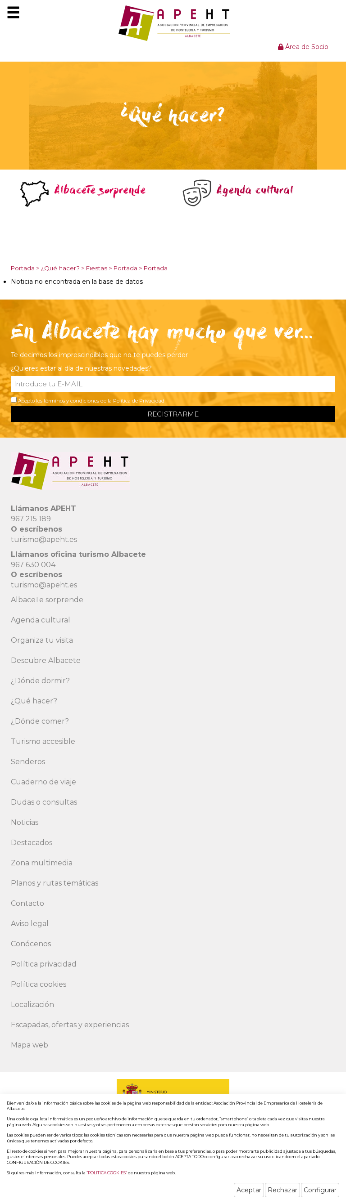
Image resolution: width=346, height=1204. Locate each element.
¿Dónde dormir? (40, 680)
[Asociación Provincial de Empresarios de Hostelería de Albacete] (173, 23)
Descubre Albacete (46, 660)
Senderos (28, 761)
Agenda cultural (40, 620)
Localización (32, 1004)
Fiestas (96, 268)
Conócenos (31, 944)
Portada (23, 268)
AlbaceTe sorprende (47, 599)
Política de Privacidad (138, 401)
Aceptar (249, 1190)
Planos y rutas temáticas (54, 883)
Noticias (24, 822)
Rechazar (282, 1190)
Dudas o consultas (44, 802)
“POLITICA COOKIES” (106, 1172)
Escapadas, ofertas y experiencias (70, 1024)
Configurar (320, 1190)
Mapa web (29, 1045)
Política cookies (38, 984)
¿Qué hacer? (60, 268)
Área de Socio (305, 47)
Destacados (31, 842)
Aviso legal (30, 923)
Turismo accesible (43, 741)
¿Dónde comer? (40, 721)
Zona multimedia (42, 863)
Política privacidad (44, 964)
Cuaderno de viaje (43, 782)
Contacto (27, 903)
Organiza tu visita (42, 640)
